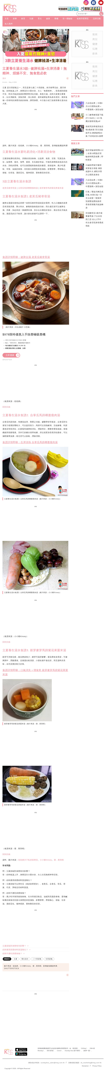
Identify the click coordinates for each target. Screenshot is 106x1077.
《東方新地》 (50, 1050)
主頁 (7, 19)
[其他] (67, 79)
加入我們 (9, 24)
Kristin (4, 82)
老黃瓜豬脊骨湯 (9, 188)
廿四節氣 (49, 959)
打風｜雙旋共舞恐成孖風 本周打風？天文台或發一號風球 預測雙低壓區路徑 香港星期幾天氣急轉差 (94, 200)
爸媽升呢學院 (83, 19)
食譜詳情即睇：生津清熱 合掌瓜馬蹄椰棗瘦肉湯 (30, 442)
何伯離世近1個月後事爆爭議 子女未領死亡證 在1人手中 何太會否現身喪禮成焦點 (94, 219)
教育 (23, 19)
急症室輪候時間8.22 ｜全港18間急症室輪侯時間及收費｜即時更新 (94, 155)
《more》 (59, 1050)
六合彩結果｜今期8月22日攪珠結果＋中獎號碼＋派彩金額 (94, 106)
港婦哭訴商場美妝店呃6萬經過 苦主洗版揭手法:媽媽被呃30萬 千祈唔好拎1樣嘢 (94, 131)
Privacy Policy (96, 1066)
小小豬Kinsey (46, 860)
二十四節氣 (37, 959)
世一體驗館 (67, 19)
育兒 (40, 19)
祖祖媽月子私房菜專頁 (28, 860)
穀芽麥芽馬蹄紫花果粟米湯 (51, 188)
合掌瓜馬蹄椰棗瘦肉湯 (28, 188)
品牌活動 (97, 19)
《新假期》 (75, 1048)
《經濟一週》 (86, 1050)
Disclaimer (85, 1066)
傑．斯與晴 (59, 860)
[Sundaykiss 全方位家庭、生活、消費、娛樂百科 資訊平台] (17, 8)
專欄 (56, 19)
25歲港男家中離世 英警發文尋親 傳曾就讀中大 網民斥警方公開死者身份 (94, 170)
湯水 (4, 78)
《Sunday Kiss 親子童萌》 (72, 1050)
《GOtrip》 (83, 1048)
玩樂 (31, 19)
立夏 (15, 959)
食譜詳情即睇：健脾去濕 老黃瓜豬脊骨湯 (26, 257)
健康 (48, 19)
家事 (15, 19)
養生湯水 (24, 959)
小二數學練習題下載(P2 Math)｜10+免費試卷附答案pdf (94, 118)
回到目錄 (6, 407)
